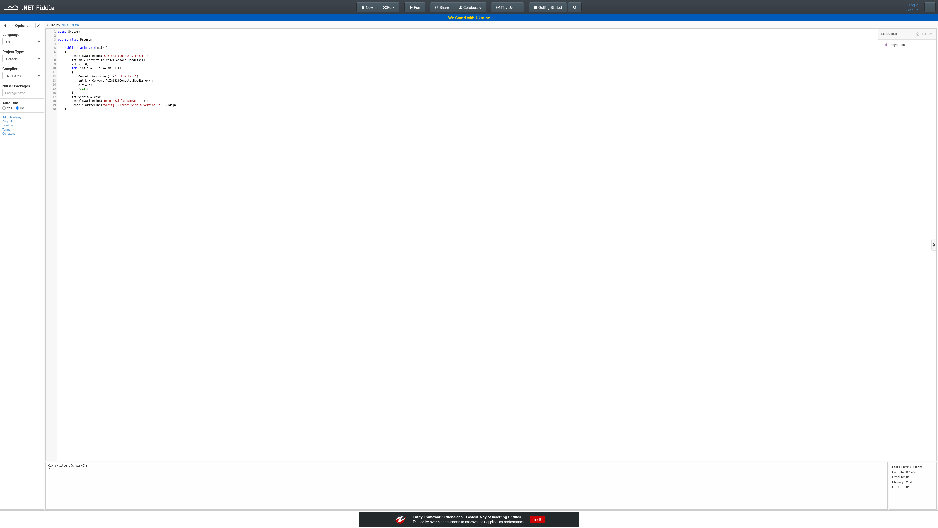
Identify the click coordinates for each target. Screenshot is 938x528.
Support (7, 121)
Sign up (912, 9)
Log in (913, 4)
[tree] (907, 45)
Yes (9, 107)
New (369, 7)
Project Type (12, 51)
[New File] (918, 34)
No (21, 107)
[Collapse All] (930, 34)
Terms (6, 129)
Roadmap (8, 125)
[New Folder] (924, 34)
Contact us (8, 133)
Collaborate (471, 7)
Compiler (9, 68)
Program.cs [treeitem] (896, 44)
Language (10, 34)
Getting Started (549, 7)
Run (416, 7)
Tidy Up (506, 7)
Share (444, 7)
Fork (390, 7)
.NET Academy (11, 117)
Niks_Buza (70, 24)
